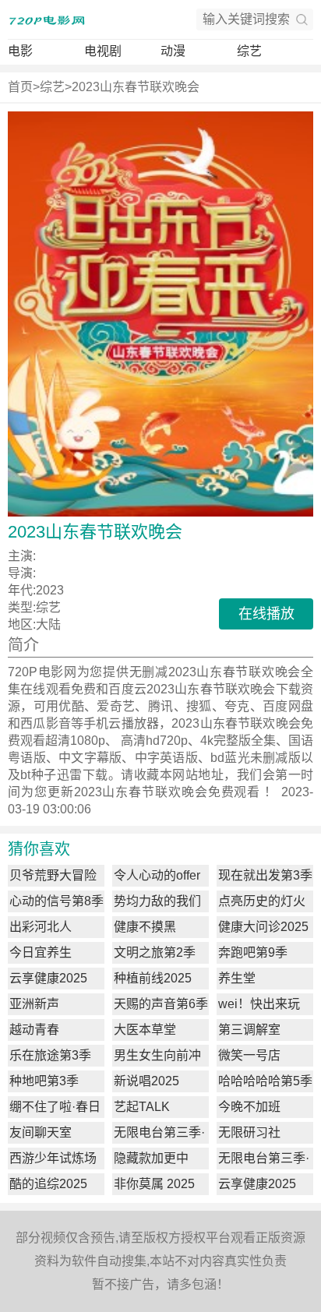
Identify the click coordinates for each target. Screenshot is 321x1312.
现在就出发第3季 (265, 875)
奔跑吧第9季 (252, 952)
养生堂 (237, 978)
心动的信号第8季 (56, 901)
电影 (20, 51)
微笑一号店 (249, 1055)
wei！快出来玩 (259, 1003)
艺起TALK (142, 1106)
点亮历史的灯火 (261, 901)
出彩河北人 (40, 926)
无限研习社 (249, 1132)
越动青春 (34, 1029)
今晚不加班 (249, 1106)
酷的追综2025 (48, 1183)
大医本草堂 (145, 1029)
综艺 (249, 51)
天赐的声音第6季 (161, 1003)
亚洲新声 (34, 1003)
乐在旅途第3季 (50, 1055)
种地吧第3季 (44, 1081)
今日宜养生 (40, 952)
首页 (20, 86)
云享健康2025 (48, 978)
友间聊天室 (40, 1132)
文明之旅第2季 (155, 952)
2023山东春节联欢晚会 (135, 86)
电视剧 (103, 51)
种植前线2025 (153, 978)
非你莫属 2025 (154, 1183)
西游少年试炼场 (53, 1158)
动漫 (172, 51)
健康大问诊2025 (263, 926)
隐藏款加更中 (151, 1158)
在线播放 (266, 614)
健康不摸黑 (145, 926)
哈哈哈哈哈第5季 (265, 1081)
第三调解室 (249, 1029)
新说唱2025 (146, 1081)
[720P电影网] (47, 19)
